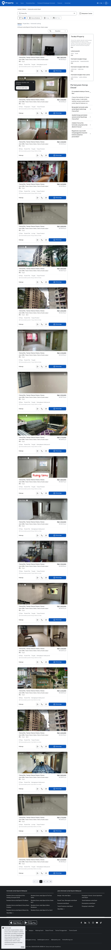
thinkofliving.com (67, 939)
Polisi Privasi (19, 935)
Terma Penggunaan (61, 930)
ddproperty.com (55, 939)
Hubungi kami (39, 930)
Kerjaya (31, 930)
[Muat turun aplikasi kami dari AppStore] (15, 923)
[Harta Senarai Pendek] (65, 36)
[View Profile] (21, 36)
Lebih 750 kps (74, 77)
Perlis (72, 53)
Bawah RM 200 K (75, 61)
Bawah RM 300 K (84, 61)
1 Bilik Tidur (73, 69)
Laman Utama (21, 9)
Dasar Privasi (49, 930)
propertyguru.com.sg (30, 939)
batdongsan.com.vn (43, 939)
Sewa (22, 3)
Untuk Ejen (68, 3)
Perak (76, 53)
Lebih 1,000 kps (83, 77)
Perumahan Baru (30, 3)
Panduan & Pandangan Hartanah (46, 3)
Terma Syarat (73, 930)
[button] (19, 23)
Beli (17, 3)
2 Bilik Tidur (80, 69)
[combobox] (47, 13)
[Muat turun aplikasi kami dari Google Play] (30, 923)
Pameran (60, 3)
